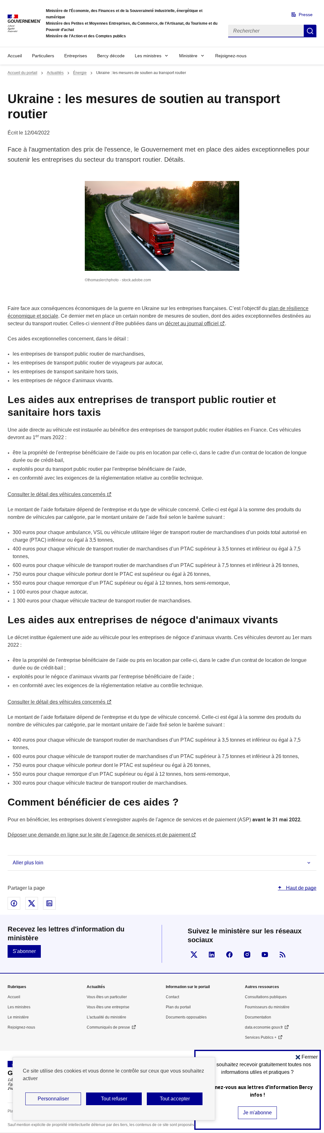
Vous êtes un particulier (107, 997)
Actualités (55, 73)
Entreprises (75, 55)
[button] (307, 1057)
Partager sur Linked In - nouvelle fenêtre (49, 903)
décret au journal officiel (192, 323)
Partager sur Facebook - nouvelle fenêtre (14, 903)
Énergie (80, 73)
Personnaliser (53, 1098)
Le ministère (18, 1017)
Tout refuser (114, 1098)
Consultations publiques (266, 997)
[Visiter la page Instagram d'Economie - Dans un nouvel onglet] (247, 954)
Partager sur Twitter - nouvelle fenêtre (31, 903)
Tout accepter (175, 1098)
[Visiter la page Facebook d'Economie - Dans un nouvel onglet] (229, 954)
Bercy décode (111, 55)
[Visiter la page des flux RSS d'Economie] (282, 954)
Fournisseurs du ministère (267, 1007)
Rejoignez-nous (230, 55)
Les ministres (148, 55)
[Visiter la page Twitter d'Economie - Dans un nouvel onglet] (194, 954)
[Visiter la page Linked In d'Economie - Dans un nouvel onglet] (211, 954)
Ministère (188, 55)
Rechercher (310, 31)
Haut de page (300, 888)
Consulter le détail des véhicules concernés (56, 494)
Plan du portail (178, 1007)
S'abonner (24, 951)
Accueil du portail (22, 73)
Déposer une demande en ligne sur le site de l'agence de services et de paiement (99, 834)
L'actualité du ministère (106, 1017)
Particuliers (43, 55)
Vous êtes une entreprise (108, 1007)
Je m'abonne (257, 1112)
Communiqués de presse (108, 1027)
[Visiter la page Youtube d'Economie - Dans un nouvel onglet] (265, 954)
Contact (172, 997)
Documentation (258, 1017)
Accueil (15, 55)
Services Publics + (261, 1037)
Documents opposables (186, 1017)
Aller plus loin (28, 862)
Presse (306, 14)
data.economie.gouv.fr (264, 1027)
